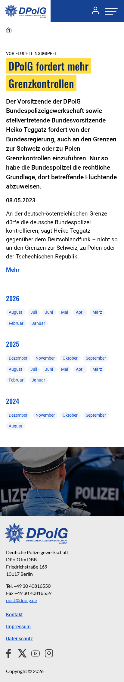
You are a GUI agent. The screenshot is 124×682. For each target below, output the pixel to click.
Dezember (18, 358)
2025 (12, 344)
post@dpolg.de (21, 600)
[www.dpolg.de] (8, 30)
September (96, 358)
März (97, 312)
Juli (33, 312)
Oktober (70, 358)
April (80, 312)
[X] (20, 652)
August (15, 312)
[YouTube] (33, 652)
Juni (49, 312)
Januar (38, 323)
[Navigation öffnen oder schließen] (109, 11)
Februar (16, 323)
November (45, 358)
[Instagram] (46, 652)
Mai (64, 312)
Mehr (13, 269)
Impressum (18, 626)
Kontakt (14, 614)
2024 (12, 401)
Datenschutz (19, 638)
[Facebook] (10, 652)
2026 (12, 298)
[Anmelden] (93, 11)
